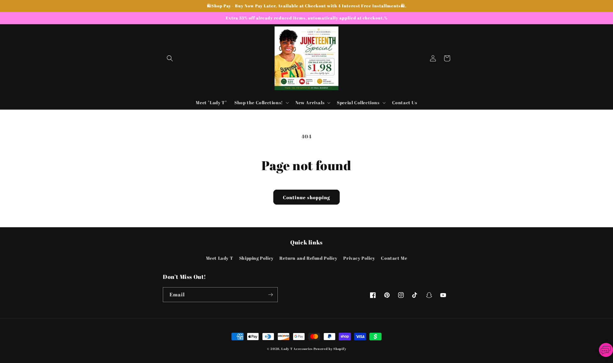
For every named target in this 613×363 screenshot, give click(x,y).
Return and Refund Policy (308, 258)
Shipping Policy (256, 258)
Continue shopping (306, 197)
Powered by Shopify (330, 348)
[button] (170, 58)
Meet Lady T (219, 258)
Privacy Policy (359, 258)
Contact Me (394, 258)
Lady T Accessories (297, 348)
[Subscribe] (270, 294)
